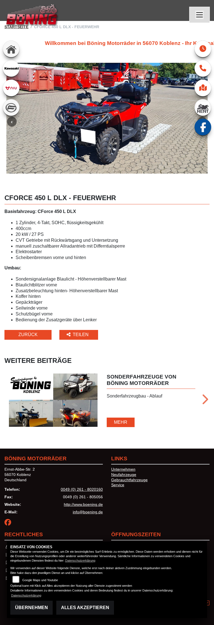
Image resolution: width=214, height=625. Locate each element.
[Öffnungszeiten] (202, 48)
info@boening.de (88, 512)
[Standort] (202, 88)
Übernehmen (31, 607)
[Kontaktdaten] (202, 68)
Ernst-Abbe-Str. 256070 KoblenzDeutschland (19, 474)
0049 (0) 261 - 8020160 (82, 489)
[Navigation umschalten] (199, 15)
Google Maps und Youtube (40, 580)
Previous (12, 121)
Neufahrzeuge (123, 474)
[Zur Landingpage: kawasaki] (11, 68)
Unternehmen (123, 469)
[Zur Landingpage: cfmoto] (11, 107)
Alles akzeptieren (85, 607)
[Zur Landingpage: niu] (11, 88)
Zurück (28, 334)
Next (204, 401)
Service (117, 485)
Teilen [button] (81, 334)
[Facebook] (202, 127)
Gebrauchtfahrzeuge (129, 480)
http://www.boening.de (83, 504)
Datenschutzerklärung (80, 560)
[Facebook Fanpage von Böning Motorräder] (8, 523)
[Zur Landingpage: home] (11, 48)
